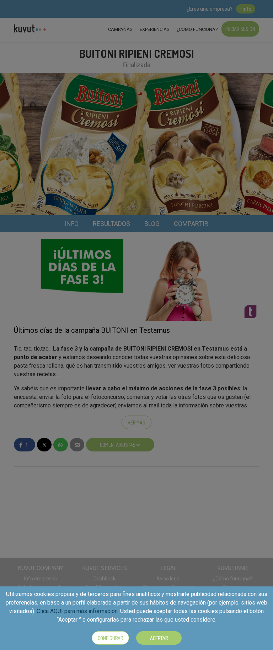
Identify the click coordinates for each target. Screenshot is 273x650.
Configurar (110, 638)
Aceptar (159, 638)
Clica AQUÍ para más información (77, 611)
